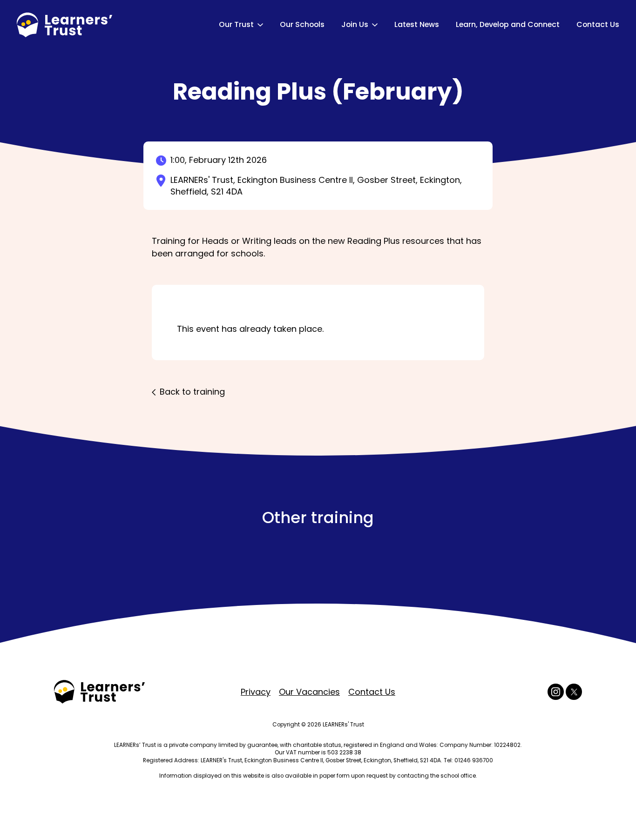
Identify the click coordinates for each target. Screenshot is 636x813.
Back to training (192, 391)
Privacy (256, 692)
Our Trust (236, 24)
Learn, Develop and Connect (508, 24)
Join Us (354, 24)
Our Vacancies (309, 692)
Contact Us (597, 24)
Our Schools (302, 24)
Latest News (416, 24)
